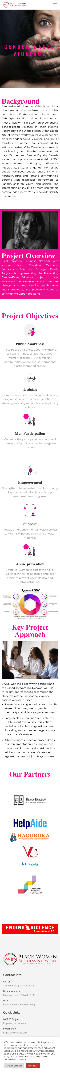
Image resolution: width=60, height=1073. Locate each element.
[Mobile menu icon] (55, 5)
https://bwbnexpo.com (15, 1032)
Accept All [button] (33, 1065)
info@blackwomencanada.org (19, 1004)
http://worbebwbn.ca (14, 1023)
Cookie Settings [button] (14, 1065)
